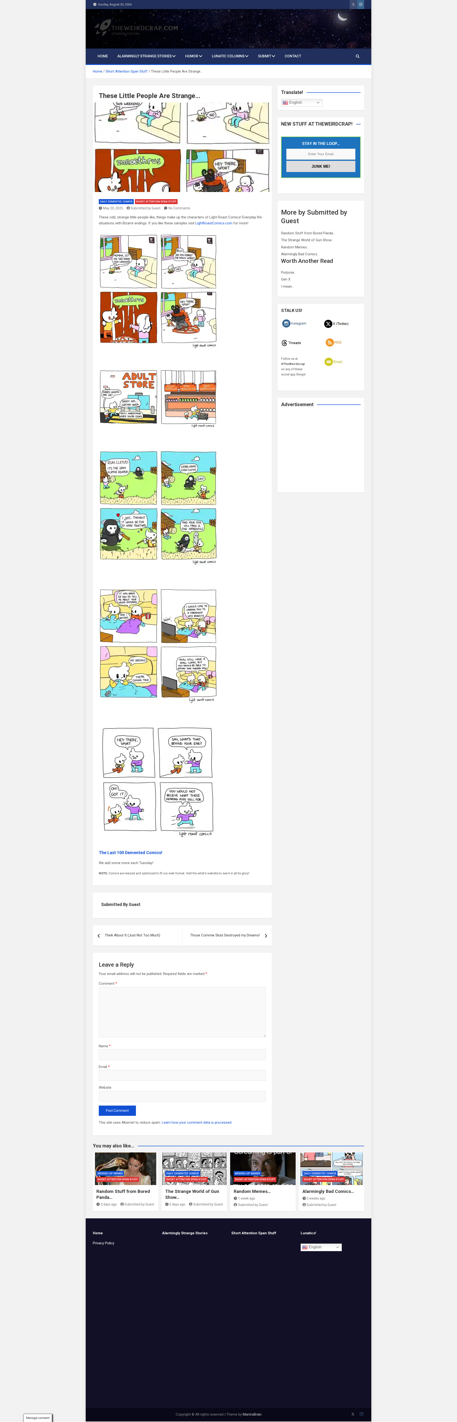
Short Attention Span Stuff (156, 201)
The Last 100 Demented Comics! (130, 852)
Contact (293, 56)
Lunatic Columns (228, 56)
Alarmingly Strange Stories (144, 56)
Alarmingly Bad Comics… (300, 254)
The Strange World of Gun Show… (307, 240)
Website (105, 1087)
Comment (108, 983)
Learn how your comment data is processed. (197, 1122)
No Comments (179, 208)
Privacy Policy (103, 1243)
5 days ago (177, 1204)
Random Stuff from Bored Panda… (308, 233)
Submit (264, 56)
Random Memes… (295, 247)
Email (104, 1067)
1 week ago (246, 1198)
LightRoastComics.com (213, 223)
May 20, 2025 (113, 208)
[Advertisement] (321, 453)
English (295, 102)
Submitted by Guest (145, 208)
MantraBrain (252, 1414)
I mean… (287, 286)
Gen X (285, 279)
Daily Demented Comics (116, 201)
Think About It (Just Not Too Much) (132, 935)
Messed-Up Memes (110, 1173)
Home (103, 56)
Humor (191, 56)
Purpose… (288, 272)
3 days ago (109, 1204)
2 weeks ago (316, 1198)
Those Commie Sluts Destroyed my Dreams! (225, 935)
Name (105, 1046)
